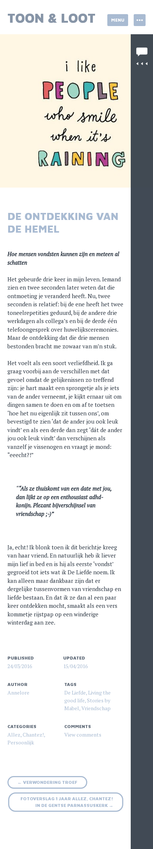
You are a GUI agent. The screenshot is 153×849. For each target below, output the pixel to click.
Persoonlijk (20, 742)
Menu (117, 20)
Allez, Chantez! (25, 734)
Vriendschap (96, 708)
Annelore (18, 692)
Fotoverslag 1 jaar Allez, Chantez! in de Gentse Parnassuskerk (66, 802)
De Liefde (75, 692)
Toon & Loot (51, 18)
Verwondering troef (47, 782)
